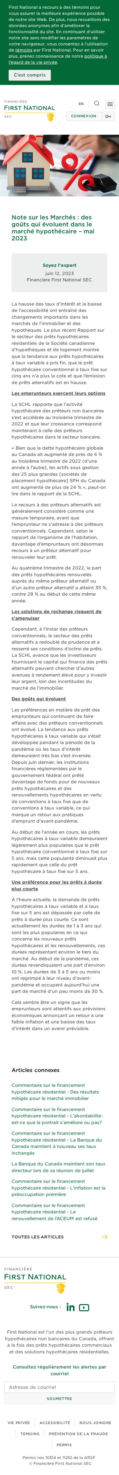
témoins (23, 50)
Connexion (83, 116)
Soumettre (59, 1398)
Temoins (30, 1434)
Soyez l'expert (60, 265)
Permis (64, 1445)
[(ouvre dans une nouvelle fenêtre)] (70, 1307)
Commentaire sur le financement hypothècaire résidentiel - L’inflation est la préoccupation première (58, 1188)
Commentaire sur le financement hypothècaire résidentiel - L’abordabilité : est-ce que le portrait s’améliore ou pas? (57, 1116)
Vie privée (19, 1423)
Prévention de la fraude (78, 1434)
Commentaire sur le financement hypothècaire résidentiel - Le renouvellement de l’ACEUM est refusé (54, 1212)
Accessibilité (55, 1423)
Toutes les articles (38, 1237)
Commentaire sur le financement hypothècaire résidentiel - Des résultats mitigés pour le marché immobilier (55, 1092)
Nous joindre (95, 1423)
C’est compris (30, 75)
